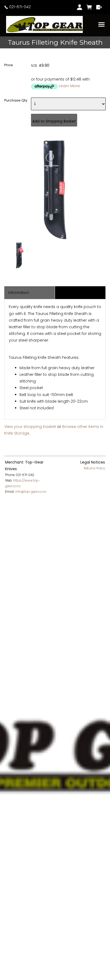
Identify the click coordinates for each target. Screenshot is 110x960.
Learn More (69, 86)
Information (18, 292)
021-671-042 (19, 7)
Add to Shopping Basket (54, 121)
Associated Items (74, 292)
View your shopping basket (30, 426)
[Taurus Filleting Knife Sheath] (55, 239)
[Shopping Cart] (89, 7)
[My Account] (79, 7)
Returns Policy (94, 468)
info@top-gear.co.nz (30, 492)
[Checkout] (99, 7)
